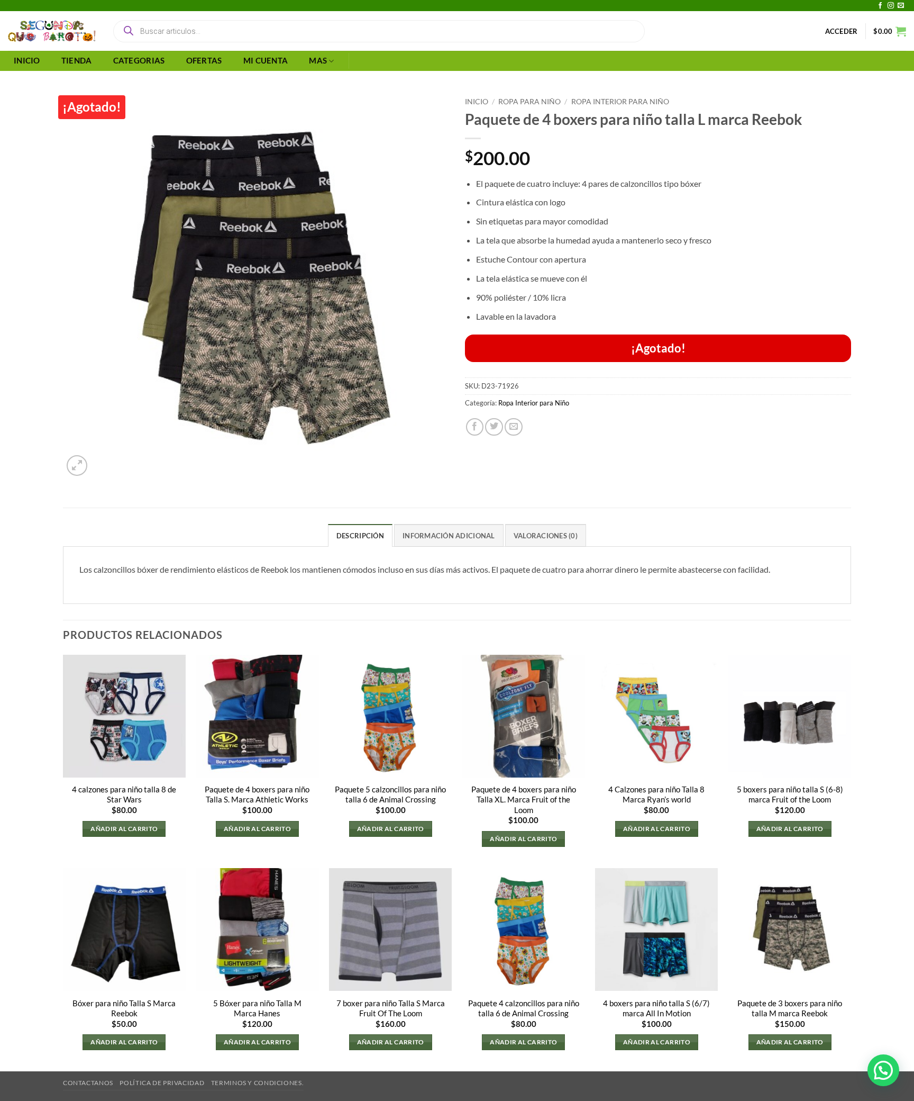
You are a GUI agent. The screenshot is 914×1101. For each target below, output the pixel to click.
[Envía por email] (514, 427)
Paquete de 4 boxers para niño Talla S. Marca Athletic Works (257, 794)
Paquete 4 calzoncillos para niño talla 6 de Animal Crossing (523, 1008)
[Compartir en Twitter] (494, 427)
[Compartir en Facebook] (475, 427)
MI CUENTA (265, 60)
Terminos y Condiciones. (257, 1083)
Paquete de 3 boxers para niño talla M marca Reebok (789, 1008)
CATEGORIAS (139, 60)
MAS (318, 60)
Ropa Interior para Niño (620, 101)
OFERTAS (204, 60)
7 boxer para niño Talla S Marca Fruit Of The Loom (390, 1008)
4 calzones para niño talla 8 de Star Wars (124, 794)
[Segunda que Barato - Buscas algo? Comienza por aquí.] (52, 31)
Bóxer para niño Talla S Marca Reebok (124, 1008)
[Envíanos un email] (901, 6)
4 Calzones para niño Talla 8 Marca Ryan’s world (656, 794)
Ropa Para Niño (529, 101)
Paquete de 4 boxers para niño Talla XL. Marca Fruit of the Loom (523, 799)
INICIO (27, 60)
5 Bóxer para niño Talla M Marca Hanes (257, 1008)
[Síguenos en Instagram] (891, 6)
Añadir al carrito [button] (124, 829)
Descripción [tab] (360, 535)
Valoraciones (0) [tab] (546, 535)
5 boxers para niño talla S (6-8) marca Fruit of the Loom (790, 794)
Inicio (476, 101)
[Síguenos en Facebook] (880, 6)
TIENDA (76, 60)
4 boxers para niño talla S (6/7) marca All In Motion (656, 1008)
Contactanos (88, 1083)
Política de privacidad (162, 1083)
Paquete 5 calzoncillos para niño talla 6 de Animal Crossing (390, 794)
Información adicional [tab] (449, 535)
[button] (841, 31)
